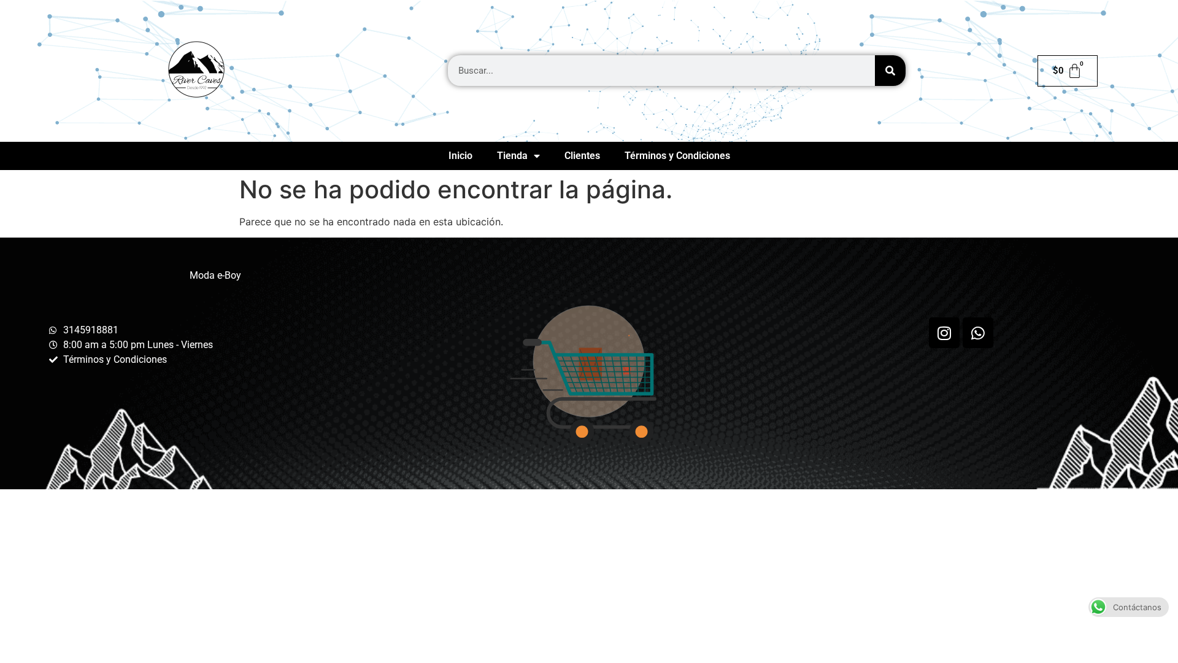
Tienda (512, 155)
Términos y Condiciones (677, 155)
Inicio (460, 155)
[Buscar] (890, 70)
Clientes (582, 155)
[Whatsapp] (978, 332)
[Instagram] (944, 332)
